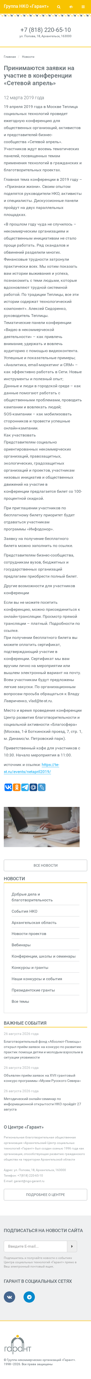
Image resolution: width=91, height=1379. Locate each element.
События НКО (24, 911)
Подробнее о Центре (45, 1195)
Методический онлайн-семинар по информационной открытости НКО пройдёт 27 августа (42, 1104)
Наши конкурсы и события (37, 978)
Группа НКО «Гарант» (26, 6)
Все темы (20, 1001)
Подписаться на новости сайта (43, 1230)
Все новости (46, 865)
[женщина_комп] (42, 827)
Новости (14, 878)
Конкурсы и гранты (30, 967)
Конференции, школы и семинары (44, 956)
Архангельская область (34, 922)
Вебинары (21, 945)
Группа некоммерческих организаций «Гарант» (41, 1360)
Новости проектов (29, 933)
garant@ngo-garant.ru (29, 1181)
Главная (10, 57)
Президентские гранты (33, 990)
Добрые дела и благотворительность (32, 897)
